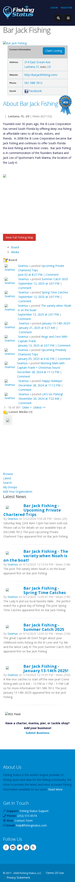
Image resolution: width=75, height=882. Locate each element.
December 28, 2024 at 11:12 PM (38, 372)
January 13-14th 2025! (56, 323)
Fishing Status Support (34, 811)
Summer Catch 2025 (55, 279)
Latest (7, 478)
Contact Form (24, 820)
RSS (33, 847)
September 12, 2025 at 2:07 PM (38, 283)
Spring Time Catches (55, 292)
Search (7, 483)
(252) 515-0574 (27, 816)
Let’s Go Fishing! (52, 394)
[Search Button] (58, 18)
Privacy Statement (18, 877)
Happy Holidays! (52, 381)
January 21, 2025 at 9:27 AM (37, 328)
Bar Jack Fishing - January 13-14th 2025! (45, 668)
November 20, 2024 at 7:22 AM (39, 398)
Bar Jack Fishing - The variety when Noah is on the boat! (35, 555)
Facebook (35, 91)
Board (15, 247)
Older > (27, 407)
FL (37, 67)
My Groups (10, 487)
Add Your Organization (17, 491)
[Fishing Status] (18, 11)
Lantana (29, 67)
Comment (52, 274)
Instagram (13, 847)
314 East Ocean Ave (37, 62)
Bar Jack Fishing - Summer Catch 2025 (43, 627)
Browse (8, 474)
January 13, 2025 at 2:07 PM (36, 345)
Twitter (20, 847)
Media (15, 252)
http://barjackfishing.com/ (40, 75)
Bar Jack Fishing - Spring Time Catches (44, 590)
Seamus (23, 266)
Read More (55, 789)
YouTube (26, 847)
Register (66, 7)
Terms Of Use (55, 873)
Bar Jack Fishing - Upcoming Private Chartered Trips (32, 510)
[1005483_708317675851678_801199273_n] (7, 420)
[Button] (68, 18)
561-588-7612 (33, 83)
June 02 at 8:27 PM (30, 274)
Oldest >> (39, 407)
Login (54, 7)
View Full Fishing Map (19, 237)
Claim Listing (53, 51)
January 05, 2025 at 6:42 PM (36, 359)
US (49, 67)
